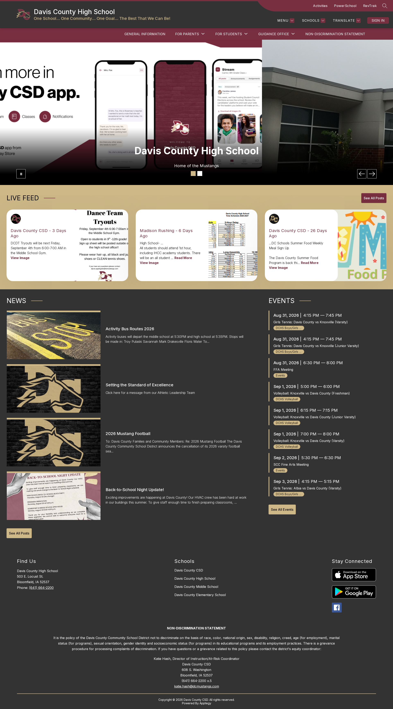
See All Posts (374, 198)
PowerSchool (345, 6)
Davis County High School (194, 578)
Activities (320, 6)
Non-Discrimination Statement (335, 34)
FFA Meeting (283, 369)
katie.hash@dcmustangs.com (196, 686)
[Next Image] (372, 173)
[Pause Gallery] (21, 173)
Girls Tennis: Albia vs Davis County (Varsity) (307, 488)
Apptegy (205, 703)
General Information (144, 34)
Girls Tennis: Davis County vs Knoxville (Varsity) (310, 322)
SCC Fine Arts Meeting (291, 464)
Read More (183, 258)
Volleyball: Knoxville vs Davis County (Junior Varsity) (314, 417)
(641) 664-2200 (41, 588)
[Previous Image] (361, 173)
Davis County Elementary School (200, 595)
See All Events (282, 509)
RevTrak (370, 6)
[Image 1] (193, 173)
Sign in (378, 20)
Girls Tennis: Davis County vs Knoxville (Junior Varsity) (316, 346)
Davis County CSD (188, 570)
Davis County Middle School (196, 587)
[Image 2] (199, 173)
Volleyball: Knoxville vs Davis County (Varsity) (308, 441)
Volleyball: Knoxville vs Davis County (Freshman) (311, 393)
